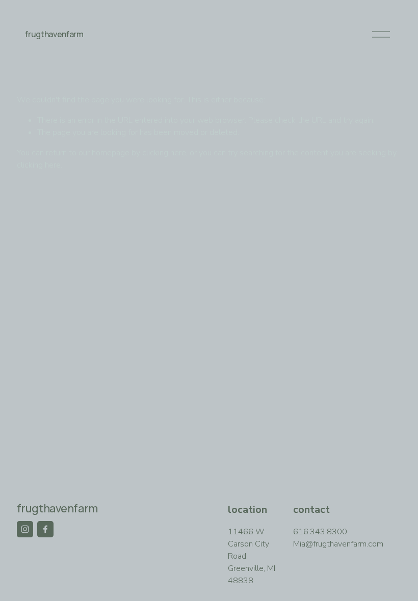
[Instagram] (25, 529)
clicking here (164, 152)
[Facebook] (45, 529)
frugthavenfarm (54, 34)
